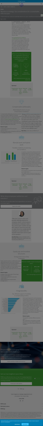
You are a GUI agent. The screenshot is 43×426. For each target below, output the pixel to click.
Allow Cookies (25, 424)
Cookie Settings (17, 424)
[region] (21, 422)
